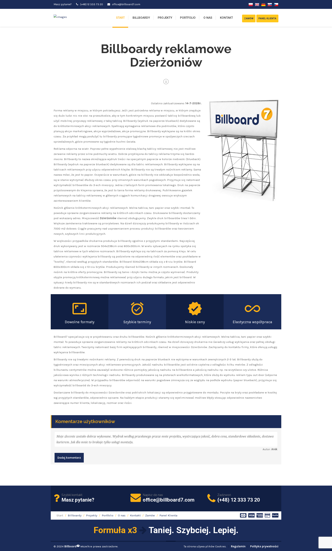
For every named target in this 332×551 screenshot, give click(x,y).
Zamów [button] (248, 18)
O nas (207, 17)
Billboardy (141, 17)
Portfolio (188, 17)
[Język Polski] (250, 4)
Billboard (71, 546)
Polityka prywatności (264, 546)
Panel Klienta (168, 515)
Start (120, 17)
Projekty (165, 17)
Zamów (150, 515)
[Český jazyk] (276, 4)
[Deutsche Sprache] (263, 4)
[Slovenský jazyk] (269, 4)
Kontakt (226, 17)
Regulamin (238, 546)
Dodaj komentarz (69, 457)
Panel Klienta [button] (267, 18)
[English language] (257, 4)
